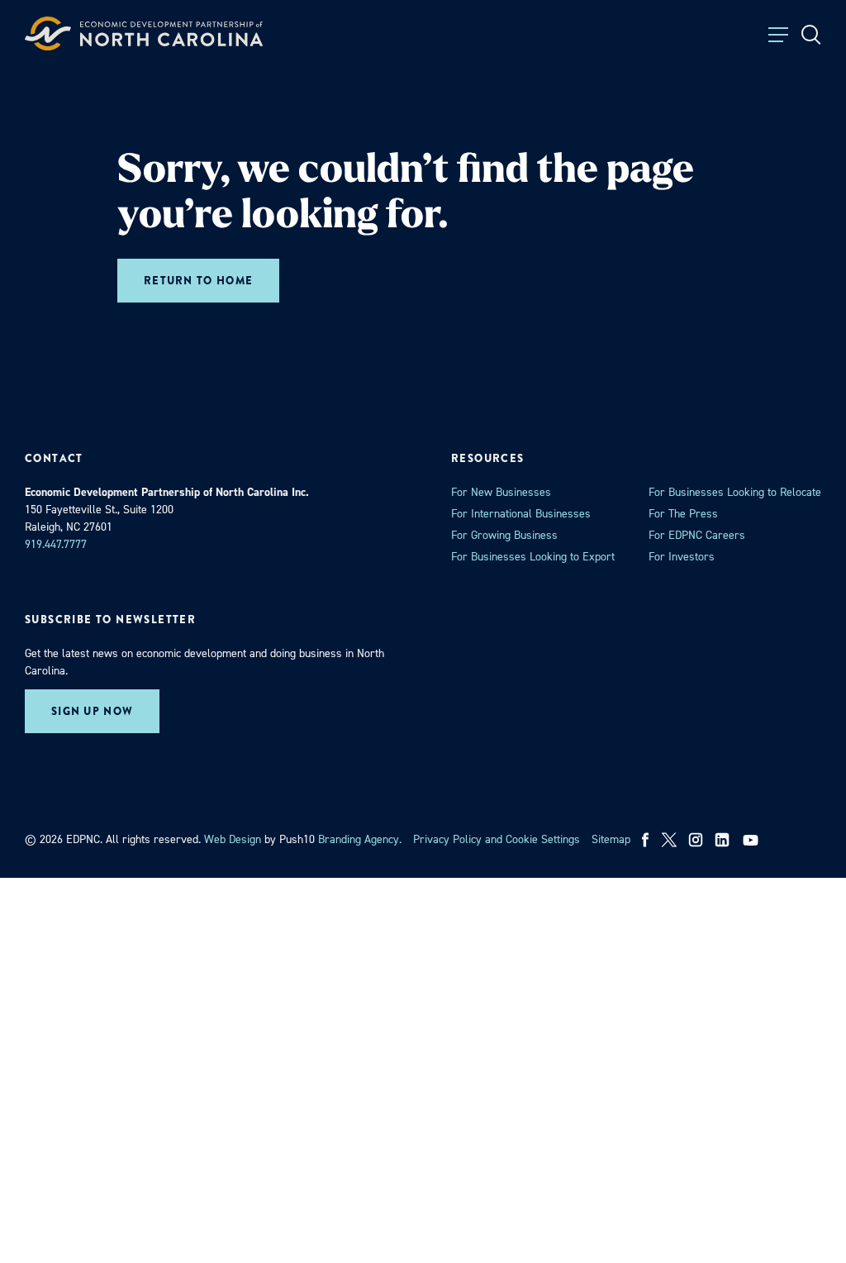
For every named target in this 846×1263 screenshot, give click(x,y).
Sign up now (92, 711)
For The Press (683, 514)
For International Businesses (521, 514)
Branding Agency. (360, 839)
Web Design (232, 839)
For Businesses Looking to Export (533, 557)
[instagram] (695, 839)
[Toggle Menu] (778, 34)
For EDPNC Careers (697, 535)
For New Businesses (501, 492)
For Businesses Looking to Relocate (735, 492)
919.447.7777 (56, 544)
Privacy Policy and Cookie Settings (496, 839)
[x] (669, 839)
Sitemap (611, 839)
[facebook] (645, 839)
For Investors (682, 557)
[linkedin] (722, 839)
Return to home (198, 280)
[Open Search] (811, 35)
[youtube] (752, 839)
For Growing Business (504, 535)
